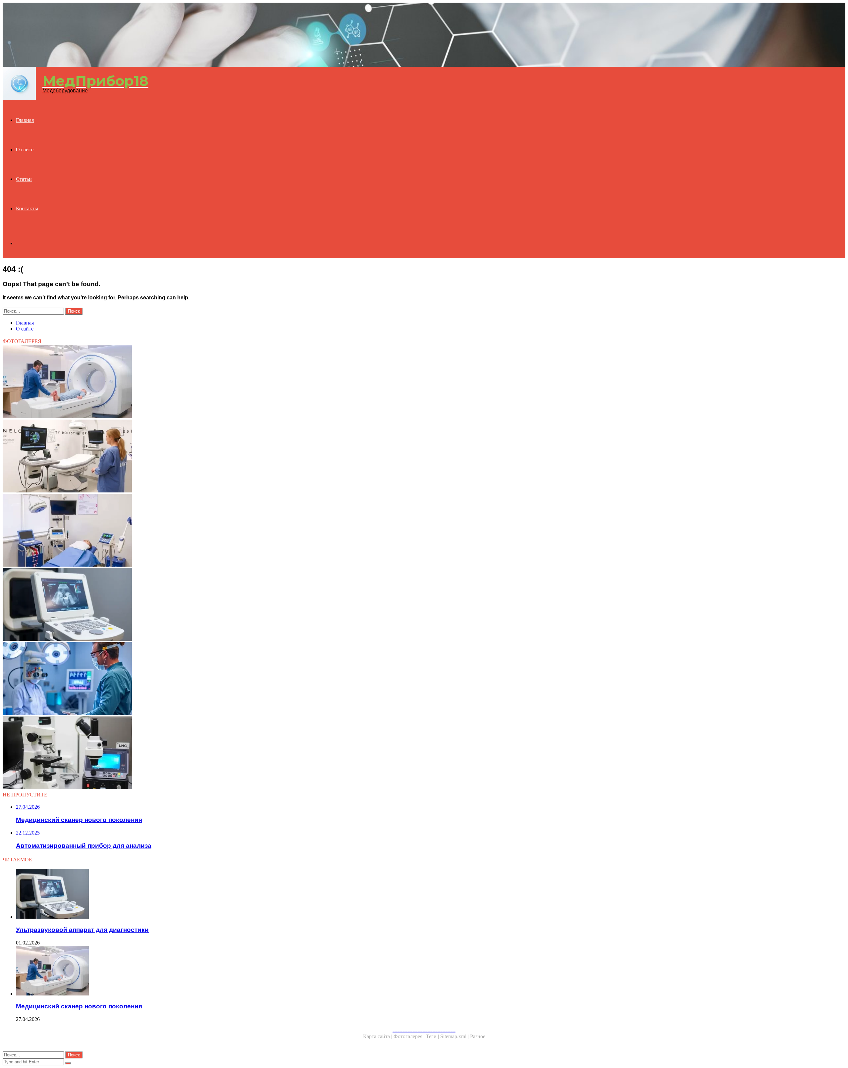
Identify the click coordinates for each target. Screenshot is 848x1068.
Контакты (27, 208)
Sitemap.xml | (455, 1036)
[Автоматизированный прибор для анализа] (201, 753)
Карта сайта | (378, 1036)
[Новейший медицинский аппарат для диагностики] (201, 679)
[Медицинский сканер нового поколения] (201, 382)
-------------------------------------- (424, 1030)
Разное (477, 1036)
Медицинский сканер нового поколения (79, 1006)
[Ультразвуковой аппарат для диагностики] (201, 605)
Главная (25, 120)
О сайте (24, 149)
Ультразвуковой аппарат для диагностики (82, 929)
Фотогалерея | (410, 1036)
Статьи (24, 179)
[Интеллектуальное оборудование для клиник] (201, 457)
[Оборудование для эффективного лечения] (201, 531)
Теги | (433, 1036)
